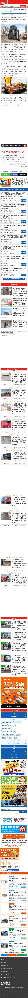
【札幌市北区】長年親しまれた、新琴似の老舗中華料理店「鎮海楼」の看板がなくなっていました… (19, 425)
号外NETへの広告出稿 (7, 968)
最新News (12, 6)
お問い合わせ (5, 971)
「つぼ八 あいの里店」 (7, 105)
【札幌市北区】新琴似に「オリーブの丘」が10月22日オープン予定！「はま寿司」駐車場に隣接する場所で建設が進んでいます (19, 659)
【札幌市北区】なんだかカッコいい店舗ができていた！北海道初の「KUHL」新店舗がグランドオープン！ (19, 456)
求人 (18, 6)
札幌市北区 (4, 725)
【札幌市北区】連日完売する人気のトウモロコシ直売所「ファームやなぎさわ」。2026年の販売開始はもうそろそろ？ (19, 378)
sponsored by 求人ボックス (20, 189)
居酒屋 (11, 333)
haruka (8, 335)
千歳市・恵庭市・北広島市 (8, 734)
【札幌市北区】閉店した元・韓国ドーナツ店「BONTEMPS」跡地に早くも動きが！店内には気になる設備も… (19, 563)
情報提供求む (5, 965)
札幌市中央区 (17, 722)
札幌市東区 (12, 725)
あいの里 (3, 333)
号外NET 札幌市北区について (8, 977)
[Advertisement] (14, 353)
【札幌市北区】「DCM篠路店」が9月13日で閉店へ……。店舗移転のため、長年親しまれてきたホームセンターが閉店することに (19, 625)
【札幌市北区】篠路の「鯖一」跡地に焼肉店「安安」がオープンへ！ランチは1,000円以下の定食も (19, 501)
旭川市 (15, 737)
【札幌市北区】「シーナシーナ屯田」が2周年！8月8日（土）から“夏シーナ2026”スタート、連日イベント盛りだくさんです (19, 579)
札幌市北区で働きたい (8, 189)
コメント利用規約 (23, 166)
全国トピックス (4, 6)
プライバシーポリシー (7, 974)
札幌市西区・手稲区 (6, 728)
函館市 (18, 734)
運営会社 (4, 962)
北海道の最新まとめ (6, 722)
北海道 (12, 14)
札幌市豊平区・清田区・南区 (8, 731)
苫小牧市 (4, 737)
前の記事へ (6, 171)
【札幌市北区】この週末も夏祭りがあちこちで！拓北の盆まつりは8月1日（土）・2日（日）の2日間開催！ (19, 441)
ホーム (3, 959)
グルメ (7, 333)
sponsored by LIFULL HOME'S (20, 873)
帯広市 (10, 737)
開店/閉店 (23, 6)
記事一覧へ (14, 171)
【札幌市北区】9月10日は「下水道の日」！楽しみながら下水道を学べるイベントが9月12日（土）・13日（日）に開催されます (19, 636)
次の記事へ (22, 171)
